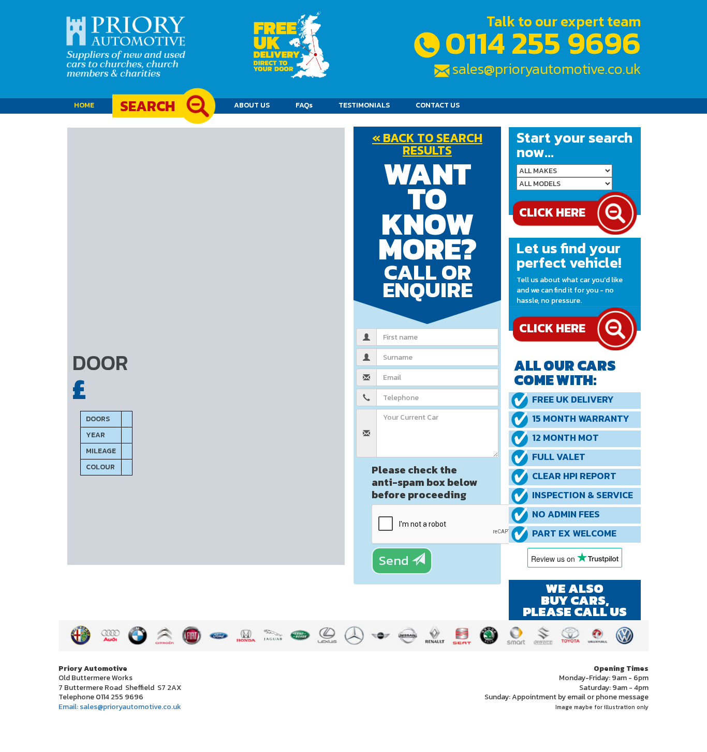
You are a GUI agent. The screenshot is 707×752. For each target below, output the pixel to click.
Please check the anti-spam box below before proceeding (425, 481)
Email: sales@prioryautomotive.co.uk (119, 706)
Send (395, 560)
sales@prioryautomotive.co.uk (546, 69)
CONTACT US (438, 105)
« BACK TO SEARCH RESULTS (427, 144)
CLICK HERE (552, 328)
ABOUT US (252, 105)
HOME (88, 105)
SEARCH (147, 106)
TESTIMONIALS (364, 105)
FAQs (304, 105)
